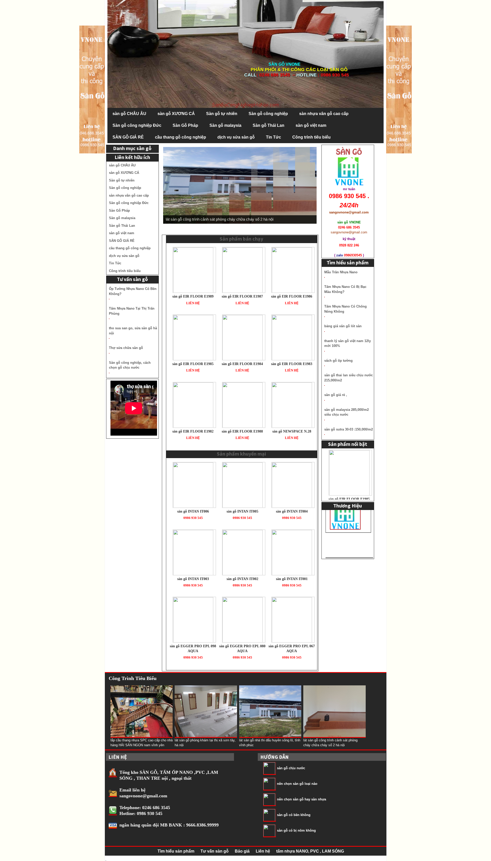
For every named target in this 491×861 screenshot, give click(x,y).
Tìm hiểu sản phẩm (176, 851)
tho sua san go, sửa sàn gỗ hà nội (133, 330)
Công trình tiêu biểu (311, 137)
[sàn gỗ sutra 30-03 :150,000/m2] (324, 434)
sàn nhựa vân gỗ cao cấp (324, 113)
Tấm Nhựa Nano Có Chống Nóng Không (345, 308)
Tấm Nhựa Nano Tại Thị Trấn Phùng (131, 311)
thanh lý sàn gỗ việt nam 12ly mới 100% (347, 343)
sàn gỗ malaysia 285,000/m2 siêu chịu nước (346, 412)
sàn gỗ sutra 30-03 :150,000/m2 (348, 429)
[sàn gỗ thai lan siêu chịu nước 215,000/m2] (324, 385)
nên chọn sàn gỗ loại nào (297, 784)
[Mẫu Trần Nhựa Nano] (324, 277)
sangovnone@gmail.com (143, 795)
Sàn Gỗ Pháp (185, 125)
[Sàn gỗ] (399, 89)
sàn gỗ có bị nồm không (296, 830)
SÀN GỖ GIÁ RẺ (128, 137)
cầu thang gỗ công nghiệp (180, 137)
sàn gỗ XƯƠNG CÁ (176, 113)
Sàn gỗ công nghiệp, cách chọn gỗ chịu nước (130, 365)
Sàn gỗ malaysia (225, 125)
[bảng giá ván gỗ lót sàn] (324, 331)
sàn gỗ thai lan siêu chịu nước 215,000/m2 (348, 377)
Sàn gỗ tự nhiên (221, 113)
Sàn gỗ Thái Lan (268, 125)
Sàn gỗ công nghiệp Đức (137, 125)
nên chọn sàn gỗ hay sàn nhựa (301, 799)
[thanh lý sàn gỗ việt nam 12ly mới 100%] (324, 351)
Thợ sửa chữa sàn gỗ (126, 348)
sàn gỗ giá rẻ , (335, 395)
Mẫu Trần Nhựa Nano (341, 272)
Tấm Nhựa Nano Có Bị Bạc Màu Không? (345, 289)
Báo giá (242, 851)
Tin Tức (273, 137)
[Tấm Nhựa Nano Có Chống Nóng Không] (324, 316)
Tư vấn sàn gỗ (214, 851)
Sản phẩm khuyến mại (241, 453)
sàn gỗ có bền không (293, 815)
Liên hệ (263, 851)
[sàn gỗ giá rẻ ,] (324, 400)
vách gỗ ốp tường (338, 360)
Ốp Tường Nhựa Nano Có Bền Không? (133, 291)
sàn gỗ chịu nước (291, 768)
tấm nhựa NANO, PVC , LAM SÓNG (310, 851)
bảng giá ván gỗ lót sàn (343, 326)
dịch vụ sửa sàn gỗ (236, 137)
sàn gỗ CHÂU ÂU (129, 113)
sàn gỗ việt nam (311, 125)
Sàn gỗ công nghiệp (268, 113)
